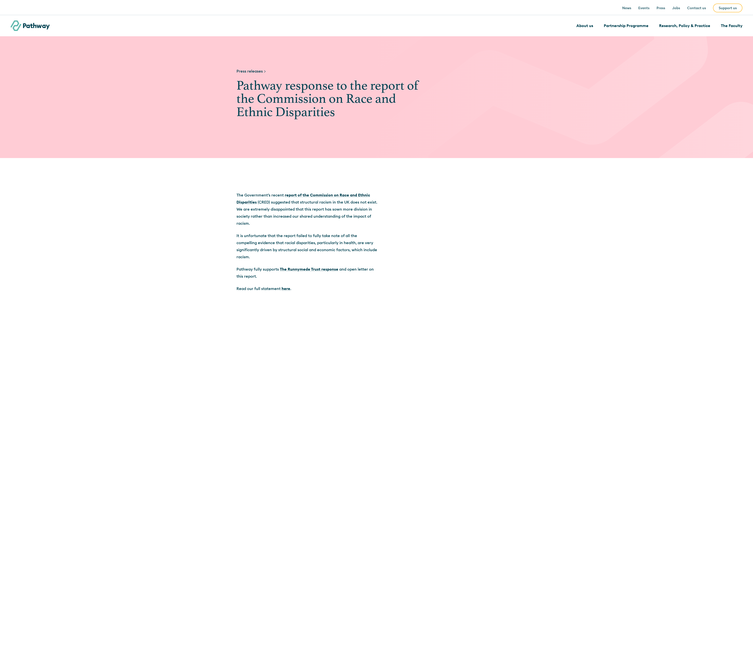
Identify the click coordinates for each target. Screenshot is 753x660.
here (286, 288)
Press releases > (251, 71)
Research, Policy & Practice (684, 25)
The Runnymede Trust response (309, 269)
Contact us (696, 8)
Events (643, 8)
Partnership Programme (626, 25)
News (626, 8)
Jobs (676, 8)
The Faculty (731, 25)
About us (584, 25)
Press (661, 8)
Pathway (36, 25)
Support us (728, 8)
